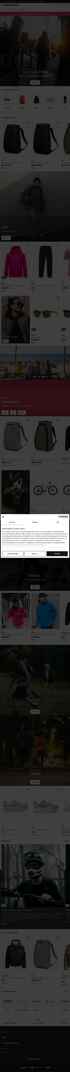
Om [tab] (58, 522)
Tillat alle (57, 553)
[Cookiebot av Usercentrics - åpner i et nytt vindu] (60, 517)
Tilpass (34, 553)
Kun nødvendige (13, 553)
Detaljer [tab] (35, 522)
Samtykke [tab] (12, 522)
